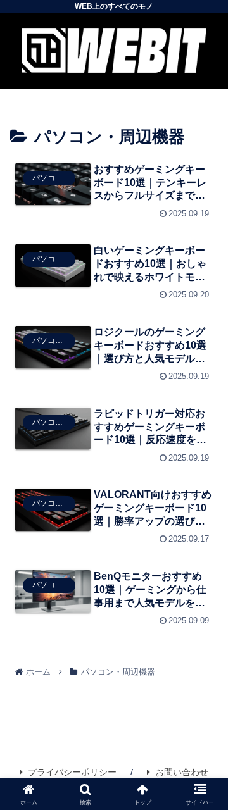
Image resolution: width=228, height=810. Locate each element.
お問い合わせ (181, 772)
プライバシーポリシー (72, 772)
